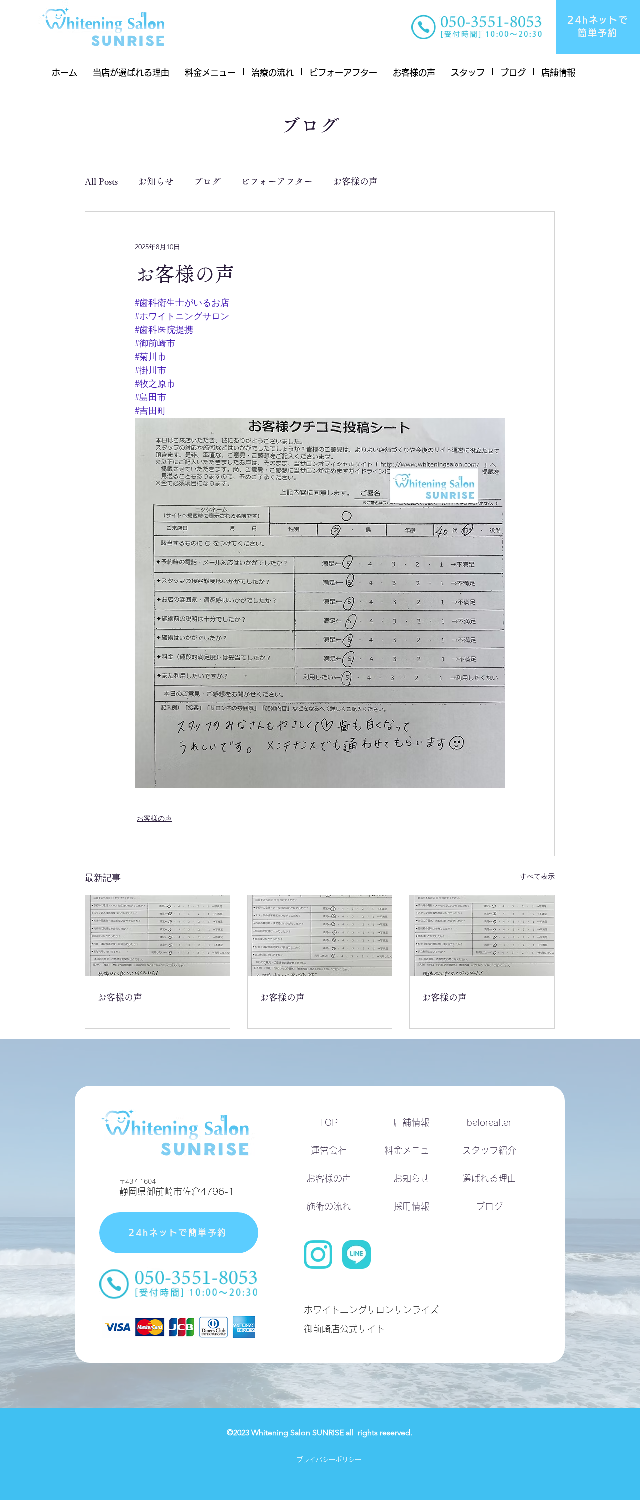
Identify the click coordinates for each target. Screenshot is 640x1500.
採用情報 (412, 1206)
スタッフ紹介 (489, 1150)
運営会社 (329, 1150)
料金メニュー (411, 1150)
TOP (329, 1122)
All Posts (101, 181)
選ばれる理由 (489, 1178)
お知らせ (156, 181)
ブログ (207, 181)
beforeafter (489, 1122)
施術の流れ (329, 1206)
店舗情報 (412, 1122)
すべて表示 (537, 876)
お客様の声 (355, 181)
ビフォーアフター (277, 181)
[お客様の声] (158, 935)
